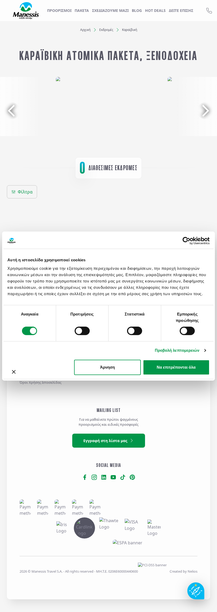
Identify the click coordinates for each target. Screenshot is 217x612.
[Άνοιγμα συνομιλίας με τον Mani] (195, 590)
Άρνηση (107, 367)
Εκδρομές (106, 29)
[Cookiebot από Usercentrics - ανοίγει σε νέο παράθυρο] (186, 241)
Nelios (192, 571)
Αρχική (85, 29)
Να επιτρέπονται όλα (176, 367)
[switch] (82, 331)
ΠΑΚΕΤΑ (82, 10)
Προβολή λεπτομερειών (177, 350)
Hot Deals (155, 10)
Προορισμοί (59, 10)
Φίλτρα (25, 192)
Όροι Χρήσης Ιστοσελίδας (40, 382)
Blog (137, 10)
